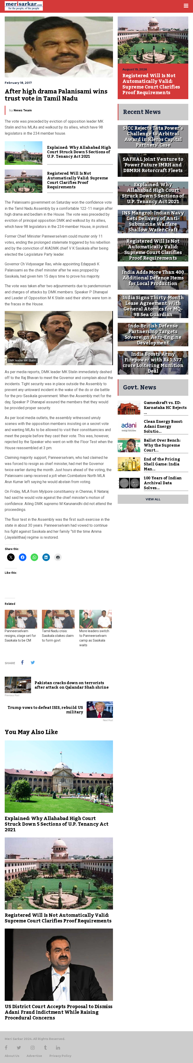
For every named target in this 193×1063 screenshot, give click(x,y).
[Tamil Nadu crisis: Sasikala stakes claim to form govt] (58, 619)
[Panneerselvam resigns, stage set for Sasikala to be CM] (21, 619)
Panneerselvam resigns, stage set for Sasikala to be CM (20, 635)
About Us (12, 1056)
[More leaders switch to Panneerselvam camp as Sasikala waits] (95, 619)
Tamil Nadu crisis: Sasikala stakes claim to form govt (58, 635)
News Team (23, 110)
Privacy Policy (60, 1056)
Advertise (34, 1056)
